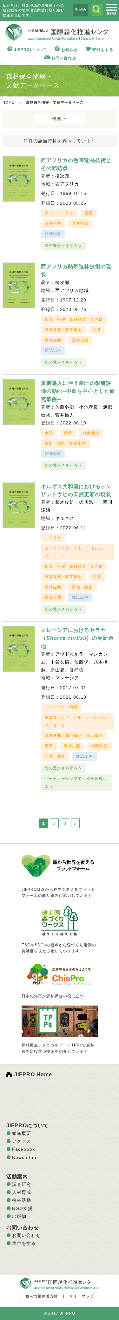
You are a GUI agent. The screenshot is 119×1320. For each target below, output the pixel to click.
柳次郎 (62, 175)
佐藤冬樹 (64, 407)
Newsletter (24, 1157)
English (80, 9)
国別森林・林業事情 (63, 329)
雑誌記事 (53, 233)
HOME (8, 102)
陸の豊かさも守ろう (63, 609)
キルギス (64, 518)
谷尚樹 (76, 669)
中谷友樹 (59, 661)
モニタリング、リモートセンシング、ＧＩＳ (76, 552)
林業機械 (91, 433)
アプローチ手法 (59, 213)
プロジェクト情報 (61, 707)
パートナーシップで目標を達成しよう (76, 782)
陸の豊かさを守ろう (63, 245)
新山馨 (57, 669)
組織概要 (21, 1133)
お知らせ (69, 50)
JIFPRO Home (33, 1074)
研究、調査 (82, 587)
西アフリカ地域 (72, 290)
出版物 (19, 1216)
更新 (88, 213)
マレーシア (67, 677)
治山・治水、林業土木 (65, 443)
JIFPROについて (30, 50)
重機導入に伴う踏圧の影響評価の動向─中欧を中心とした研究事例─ (78, 391)
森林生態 (53, 223)
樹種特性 (99, 746)
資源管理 (53, 597)
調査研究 (21, 1184)
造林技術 (80, 223)
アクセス (21, 1141)
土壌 (49, 433)
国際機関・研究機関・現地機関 (74, 736)
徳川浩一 (88, 502)
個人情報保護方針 (41, 1296)
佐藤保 (81, 661)
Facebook (23, 1149)
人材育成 (21, 1192)
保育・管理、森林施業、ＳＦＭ (74, 319)
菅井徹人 (64, 414)
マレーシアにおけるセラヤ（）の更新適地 (77, 638)
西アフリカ (67, 183)
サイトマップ (81, 1296)
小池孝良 (88, 407)
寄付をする (102, 50)
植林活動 (21, 1200)
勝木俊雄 (64, 502)
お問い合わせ (63, 58)
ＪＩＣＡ (53, 537)
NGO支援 (22, 1208)
